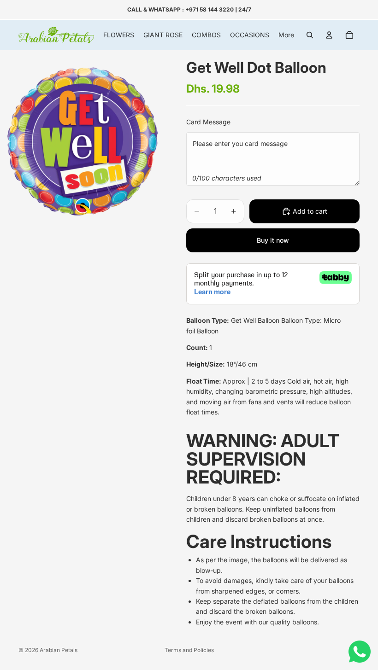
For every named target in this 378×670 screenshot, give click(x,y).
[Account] (329, 35)
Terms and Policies (189, 650)
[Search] (310, 35)
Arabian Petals (58, 650)
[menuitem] (286, 35)
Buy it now (273, 240)
